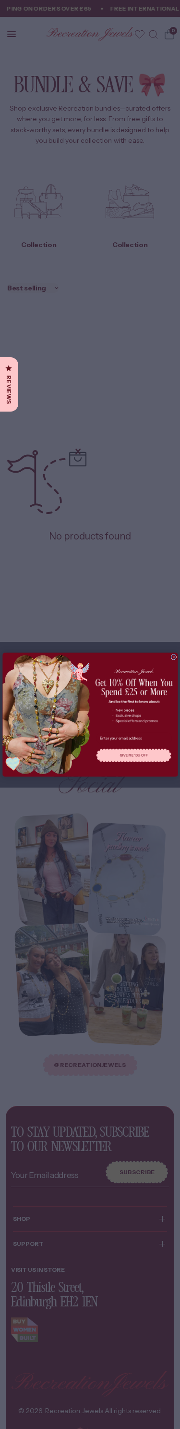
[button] (133, 755)
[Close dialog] (173, 656)
